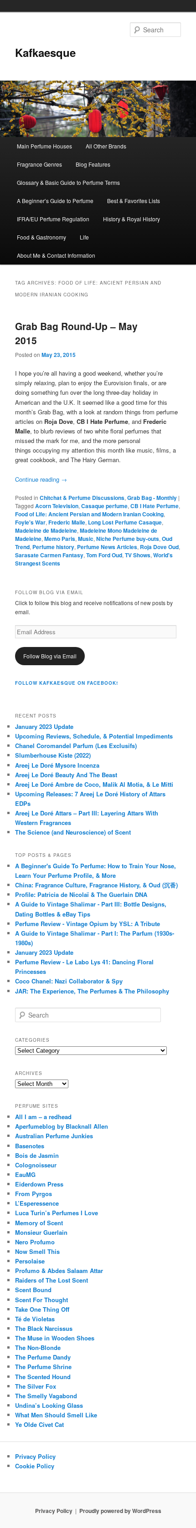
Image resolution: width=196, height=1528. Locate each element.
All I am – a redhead (43, 1116)
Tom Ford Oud (104, 555)
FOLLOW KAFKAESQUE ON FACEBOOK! (66, 683)
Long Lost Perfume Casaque (125, 522)
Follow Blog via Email (50, 656)
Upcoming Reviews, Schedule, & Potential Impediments (94, 736)
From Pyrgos (33, 1193)
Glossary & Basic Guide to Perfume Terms (68, 182)
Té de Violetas (35, 1318)
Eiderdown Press (39, 1184)
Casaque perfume (104, 506)
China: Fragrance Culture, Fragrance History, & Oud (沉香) (96, 885)
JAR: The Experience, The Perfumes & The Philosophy (92, 991)
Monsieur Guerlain (41, 1232)
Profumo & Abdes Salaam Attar (59, 1270)
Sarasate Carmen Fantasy (49, 555)
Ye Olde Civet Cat (39, 1424)
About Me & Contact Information (56, 255)
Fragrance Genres (39, 164)
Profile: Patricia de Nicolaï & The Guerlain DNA (81, 894)
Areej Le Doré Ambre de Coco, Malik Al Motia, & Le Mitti (94, 784)
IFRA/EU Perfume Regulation (53, 219)
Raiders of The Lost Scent (51, 1280)
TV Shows (137, 555)
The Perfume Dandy (43, 1357)
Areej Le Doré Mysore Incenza (57, 765)
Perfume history (53, 547)
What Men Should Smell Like (56, 1415)
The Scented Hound (43, 1376)
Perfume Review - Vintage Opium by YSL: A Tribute (87, 923)
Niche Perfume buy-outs (127, 539)
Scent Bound (33, 1289)
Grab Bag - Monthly (152, 498)
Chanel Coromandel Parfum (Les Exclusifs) (76, 745)
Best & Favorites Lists (133, 200)
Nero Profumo (35, 1242)
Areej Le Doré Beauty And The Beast (66, 774)
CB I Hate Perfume (154, 506)
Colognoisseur (36, 1165)
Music (85, 539)
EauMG (25, 1174)
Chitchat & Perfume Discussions (82, 498)
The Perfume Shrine (43, 1366)
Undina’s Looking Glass (49, 1405)
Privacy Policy (35, 1456)
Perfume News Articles (107, 547)
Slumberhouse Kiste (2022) (53, 755)
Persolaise (30, 1261)
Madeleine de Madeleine (46, 530)
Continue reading (41, 479)
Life (84, 237)
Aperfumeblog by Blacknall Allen (61, 1126)
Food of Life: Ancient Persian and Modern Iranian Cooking (89, 514)
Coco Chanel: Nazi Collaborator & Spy (69, 981)
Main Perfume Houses (44, 146)
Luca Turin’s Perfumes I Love (56, 1212)
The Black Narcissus (43, 1328)
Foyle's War (30, 522)
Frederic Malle (66, 522)
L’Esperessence (37, 1203)
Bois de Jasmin (37, 1155)
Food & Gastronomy (41, 237)
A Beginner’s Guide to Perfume (55, 200)
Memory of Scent (39, 1222)
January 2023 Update (44, 726)
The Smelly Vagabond (46, 1395)
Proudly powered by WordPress (120, 1511)
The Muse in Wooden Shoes (54, 1338)
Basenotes (29, 1145)
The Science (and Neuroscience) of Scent (73, 832)
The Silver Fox (35, 1386)
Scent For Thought (41, 1299)
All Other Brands (106, 146)
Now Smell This (37, 1251)
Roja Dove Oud (159, 547)
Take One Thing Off (42, 1309)
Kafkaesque (45, 52)
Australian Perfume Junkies (54, 1135)
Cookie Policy (34, 1466)
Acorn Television (56, 506)
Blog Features (93, 164)
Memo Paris (59, 539)
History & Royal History (131, 219)
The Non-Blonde (38, 1347)
